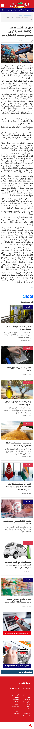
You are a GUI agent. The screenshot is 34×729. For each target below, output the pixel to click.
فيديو (17, 711)
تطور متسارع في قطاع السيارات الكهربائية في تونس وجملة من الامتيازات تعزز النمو (18, 564)
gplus (15, 688)
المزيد (2, 6)
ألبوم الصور (15, 695)
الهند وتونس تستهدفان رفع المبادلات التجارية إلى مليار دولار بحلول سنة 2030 (18, 486)
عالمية (28, 711)
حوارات (28, 704)
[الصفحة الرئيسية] (19, 4)
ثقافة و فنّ (16, 700)
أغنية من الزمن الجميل (26, 717)
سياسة (16, 713)
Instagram (10, 688)
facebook (21, 688)
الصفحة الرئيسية (28, 15)
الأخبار (29, 10)
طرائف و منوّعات (14, 709)
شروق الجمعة (15, 706)
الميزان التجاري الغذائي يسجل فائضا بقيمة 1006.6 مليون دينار (18, 600)
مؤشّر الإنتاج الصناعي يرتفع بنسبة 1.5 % (17, 522)
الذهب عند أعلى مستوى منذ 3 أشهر (19, 369)
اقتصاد (20, 15)
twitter (23, 688)
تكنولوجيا (27, 700)
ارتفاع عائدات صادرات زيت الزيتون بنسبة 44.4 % (18, 328)
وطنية (17, 697)
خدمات (17, 704)
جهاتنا (17, 702)
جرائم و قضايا (26, 702)
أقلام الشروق (26, 695)
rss (18, 688)
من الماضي (27, 713)
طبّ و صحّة (27, 709)
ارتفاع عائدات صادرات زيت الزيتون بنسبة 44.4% (18, 403)
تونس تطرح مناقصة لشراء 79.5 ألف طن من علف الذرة (18, 444)
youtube (13, 688)
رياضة (28, 706)
